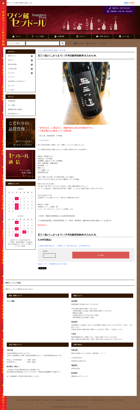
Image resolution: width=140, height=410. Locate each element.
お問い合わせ (104, 36)
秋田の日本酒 (48, 50)
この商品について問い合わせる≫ (67, 246)
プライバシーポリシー (81, 400)
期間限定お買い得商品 (15, 109)
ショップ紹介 (39, 36)
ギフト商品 (11, 105)
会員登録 (61, 36)
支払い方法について (23, 400)
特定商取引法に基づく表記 (63, 400)
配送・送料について (37, 400)
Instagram (92, 43)
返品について (49, 400)
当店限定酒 (11, 101)
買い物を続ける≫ (85, 246)
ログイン (83, 36)
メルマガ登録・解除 (95, 400)
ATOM (121, 400)
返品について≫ (43, 264)
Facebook (80, 43)
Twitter (104, 43)
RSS (116, 400)
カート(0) (125, 36)
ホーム (18, 36)
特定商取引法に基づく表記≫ (58, 264)
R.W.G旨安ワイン (13, 114)
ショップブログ (108, 400)
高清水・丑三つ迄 (59, 50)
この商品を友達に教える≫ (46, 246)
